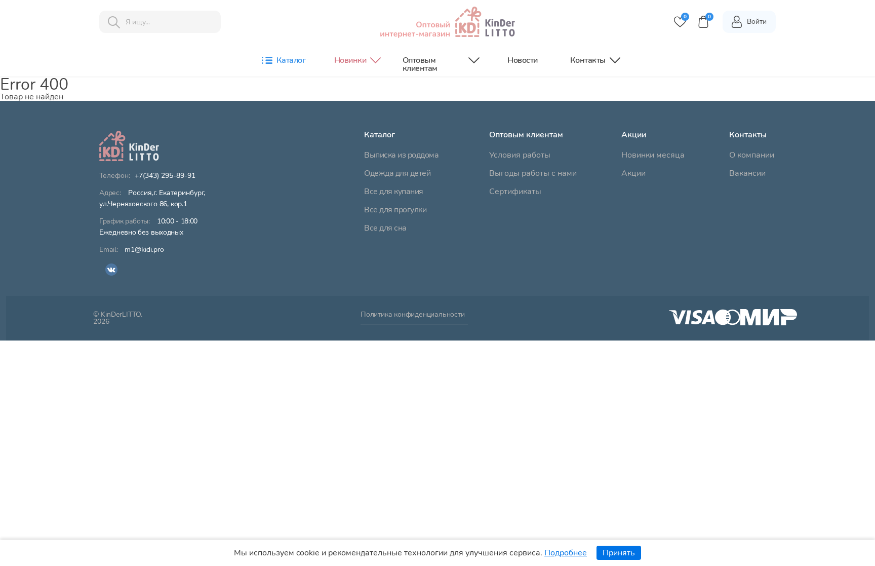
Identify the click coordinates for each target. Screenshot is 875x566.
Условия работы (519, 155)
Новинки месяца (653, 155)
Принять (619, 552)
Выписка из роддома (401, 155)
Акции (633, 173)
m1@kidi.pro (144, 249)
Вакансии (747, 173)
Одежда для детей (397, 173)
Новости (522, 60)
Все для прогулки (395, 209)
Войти (757, 21)
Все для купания (393, 191)
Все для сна (385, 228)
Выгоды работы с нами (533, 173)
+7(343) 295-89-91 (165, 175)
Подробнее (565, 552)
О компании (751, 155)
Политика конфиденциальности (413, 315)
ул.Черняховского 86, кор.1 (152, 199)
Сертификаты (515, 191)
